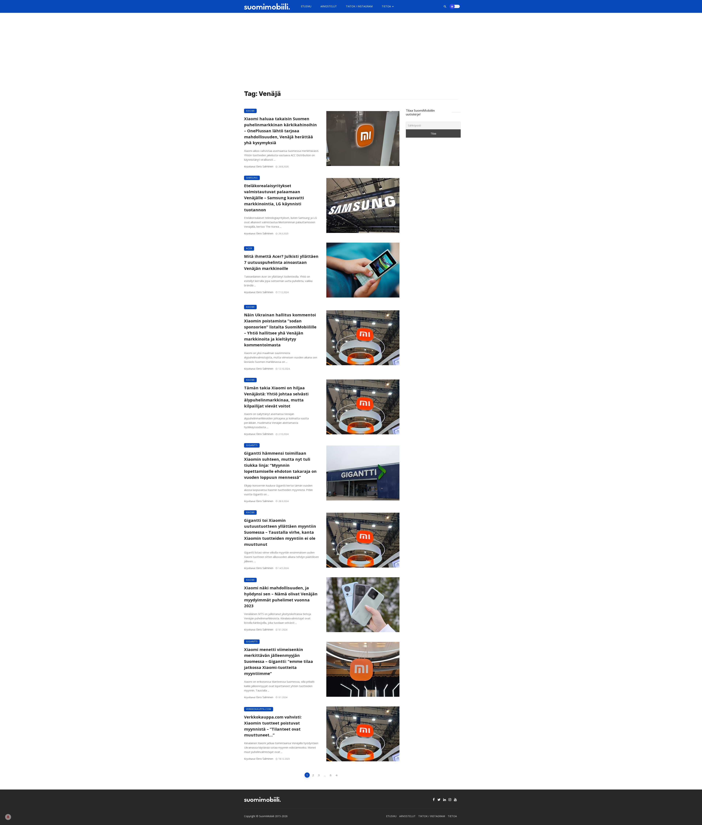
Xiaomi (250, 110)
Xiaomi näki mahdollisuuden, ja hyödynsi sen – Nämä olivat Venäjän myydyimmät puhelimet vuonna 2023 (281, 596)
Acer (249, 248)
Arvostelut (328, 6)
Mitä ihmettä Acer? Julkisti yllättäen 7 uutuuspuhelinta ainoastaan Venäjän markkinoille (281, 262)
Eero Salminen (264, 166)
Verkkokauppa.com (258, 709)
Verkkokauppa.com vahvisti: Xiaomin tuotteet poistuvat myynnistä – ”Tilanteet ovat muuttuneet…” (273, 726)
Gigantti (252, 445)
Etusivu (306, 6)
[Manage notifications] (8, 817)
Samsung (252, 177)
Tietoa (386, 6)
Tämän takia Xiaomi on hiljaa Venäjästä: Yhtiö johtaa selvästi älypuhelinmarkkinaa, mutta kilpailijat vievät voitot (276, 396)
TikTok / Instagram (359, 6)
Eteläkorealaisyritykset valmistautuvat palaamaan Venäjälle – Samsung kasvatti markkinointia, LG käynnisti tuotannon (274, 197)
